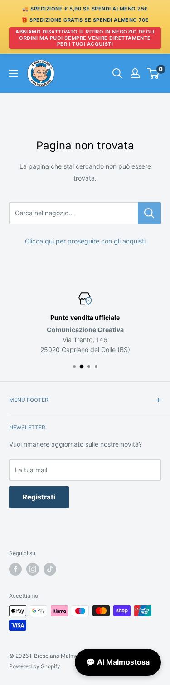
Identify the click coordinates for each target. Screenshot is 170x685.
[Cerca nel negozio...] (149, 213)
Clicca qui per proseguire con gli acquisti (85, 241)
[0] (153, 73)
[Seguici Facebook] (15, 569)
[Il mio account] (135, 73)
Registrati (39, 497)
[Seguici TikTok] (50, 569)
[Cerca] (117, 73)
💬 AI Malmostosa (118, 661)
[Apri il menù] (13, 73)
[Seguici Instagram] (32, 569)
